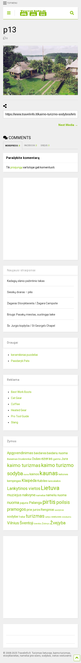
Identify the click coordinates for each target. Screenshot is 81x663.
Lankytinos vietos (23, 488)
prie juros (33, 510)
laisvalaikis (54, 480)
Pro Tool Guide (20, 416)
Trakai (21, 516)
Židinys (46, 523)
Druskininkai (24, 459)
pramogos (16, 509)
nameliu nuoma (56, 495)
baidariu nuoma (57, 453)
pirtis (49, 502)
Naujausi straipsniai (21, 270)
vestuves (56, 516)
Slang (14, 422)
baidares (40, 453)
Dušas (36, 459)
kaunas (49, 473)
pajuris (24, 503)
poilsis (63, 502)
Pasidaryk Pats (20, 360)
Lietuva (50, 488)
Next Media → (68, 125)
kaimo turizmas (23, 465)
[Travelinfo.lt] (31, 16)
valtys (48, 517)
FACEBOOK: (30, 145)
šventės (37, 523)
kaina (26, 474)
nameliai (40, 495)
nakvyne (28, 495)
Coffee (15, 404)
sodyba (12, 516)
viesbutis (66, 516)
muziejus (14, 495)
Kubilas (42, 481)
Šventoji (26, 523)
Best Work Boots (21, 391)
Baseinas (12, 459)
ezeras (46, 458)
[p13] (40, 70)
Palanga (35, 503)
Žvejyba (58, 522)
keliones (63, 474)
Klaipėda (29, 480)
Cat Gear (16, 398)
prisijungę (16, 167)
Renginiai (47, 510)
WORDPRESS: (12, 146)
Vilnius (13, 523)
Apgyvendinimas (20, 453)
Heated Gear (19, 410)
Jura (64, 459)
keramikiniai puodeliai (24, 354)
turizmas (35, 516)
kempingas (14, 481)
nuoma (13, 502)
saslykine (59, 510)
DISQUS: (45, 145)
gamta (57, 458)
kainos (34, 474)
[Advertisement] (40, 218)
